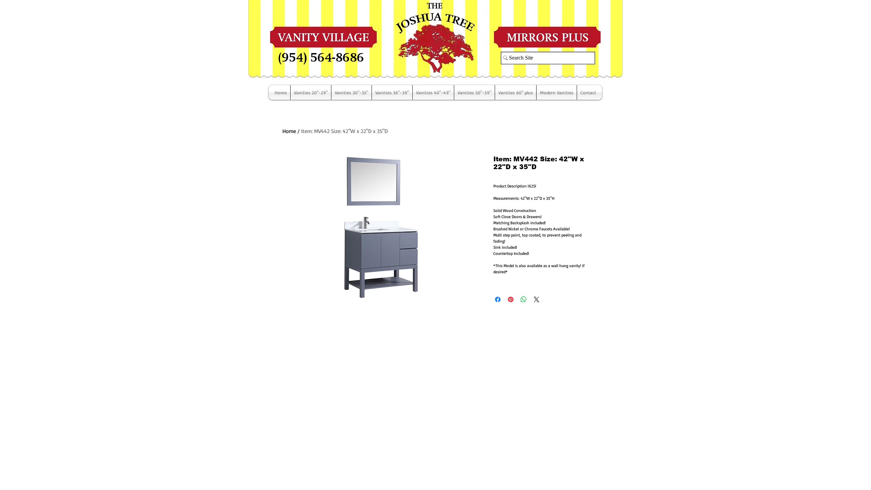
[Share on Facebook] (498, 299)
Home (289, 131)
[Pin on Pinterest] (511, 299)
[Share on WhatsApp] (524, 299)
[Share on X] (536, 299)
